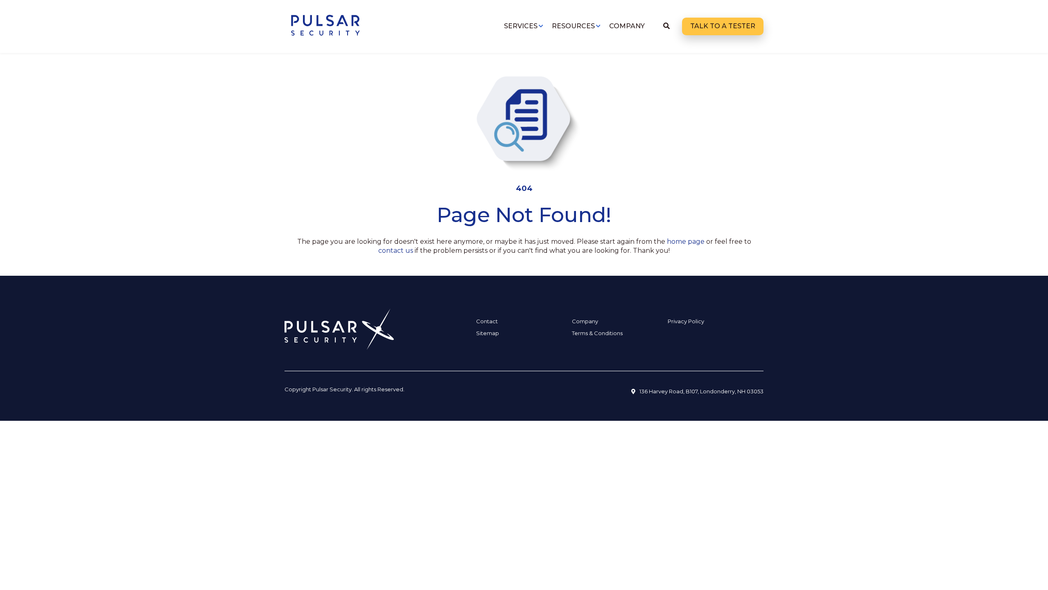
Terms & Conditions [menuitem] (597, 333)
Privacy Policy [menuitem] (686, 321)
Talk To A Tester (722, 26)
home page (686, 241)
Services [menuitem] (521, 26)
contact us (395, 250)
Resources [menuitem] (573, 26)
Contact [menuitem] (487, 321)
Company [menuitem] (627, 26)
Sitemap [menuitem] (487, 333)
